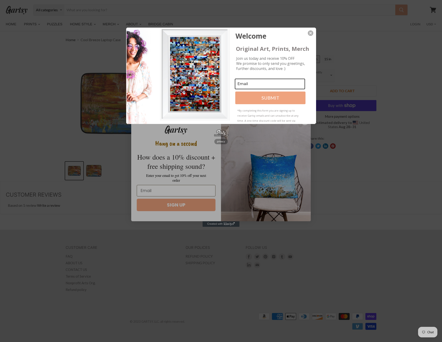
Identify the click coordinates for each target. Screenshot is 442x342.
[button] (310, 33)
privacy (221, 141)
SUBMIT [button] (270, 98)
